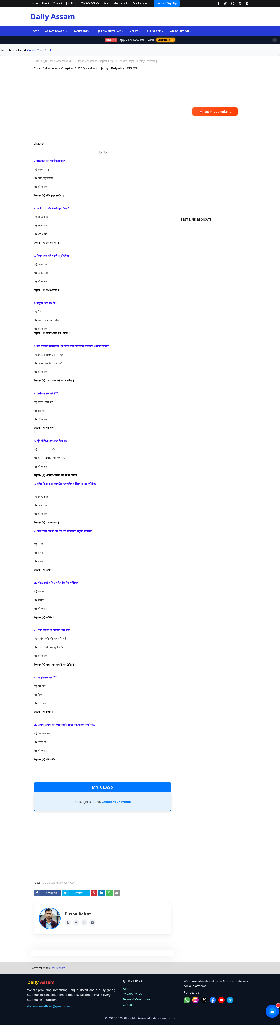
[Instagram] (84, 922)
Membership (121, 3)
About (45, 3)
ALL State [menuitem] (154, 31)
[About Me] (68, 922)
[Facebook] (76, 922)
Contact (57, 3)
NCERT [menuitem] (133, 31)
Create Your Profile (39, 50)
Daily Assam (53, 16)
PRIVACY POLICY (90, 3)
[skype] (246, 3)
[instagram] (232, 3)
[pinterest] (239, 3)
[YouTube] (92, 922)
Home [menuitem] (35, 31)
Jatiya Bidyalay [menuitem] (109, 31)
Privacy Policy (132, 994)
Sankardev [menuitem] (81, 31)
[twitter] (225, 3)
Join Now (71, 3)
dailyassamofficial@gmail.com (48, 1006)
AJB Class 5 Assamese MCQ (58, 61)
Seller (106, 3)
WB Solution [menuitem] (179, 31)
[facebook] (218, 3)
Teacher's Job (140, 3)
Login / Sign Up (167, 3)
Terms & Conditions (136, 999)
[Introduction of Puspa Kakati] (50, 918)
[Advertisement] (102, 108)
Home (34, 3)
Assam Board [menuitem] (55, 31)
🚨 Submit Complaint (215, 112)
